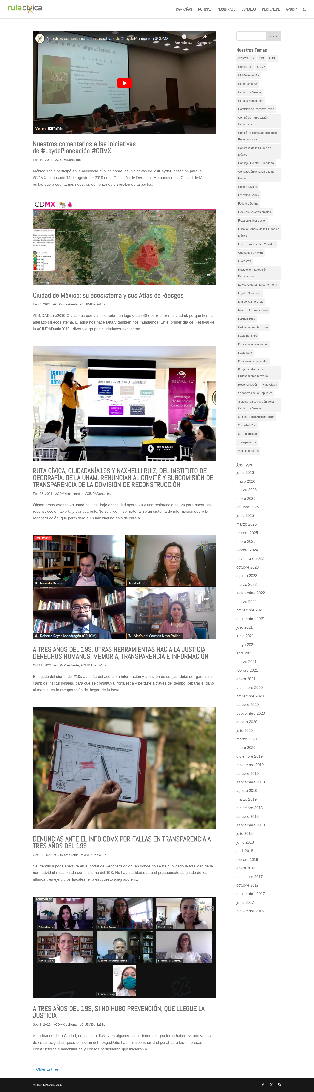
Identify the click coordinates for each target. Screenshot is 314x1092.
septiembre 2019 (250, 782)
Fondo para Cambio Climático (257, 244)
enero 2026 (245, 498)
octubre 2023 (247, 567)
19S (261, 58)
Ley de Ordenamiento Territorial (258, 284)
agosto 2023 (246, 576)
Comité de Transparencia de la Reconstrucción (257, 136)
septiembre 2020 (250, 713)
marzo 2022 (246, 602)
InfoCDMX (244, 261)
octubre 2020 (247, 704)
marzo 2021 (246, 662)
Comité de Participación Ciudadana (253, 121)
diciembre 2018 (249, 808)
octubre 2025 (247, 507)
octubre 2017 (247, 885)
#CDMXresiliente (65, 304)
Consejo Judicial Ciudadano (256, 163)
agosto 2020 (246, 722)
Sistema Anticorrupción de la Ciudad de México (256, 405)
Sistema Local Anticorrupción (256, 416)
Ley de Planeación (250, 293)
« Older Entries (46, 1069)
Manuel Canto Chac (250, 301)
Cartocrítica (245, 66)
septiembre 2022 (250, 593)
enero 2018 (245, 868)
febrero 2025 (247, 533)
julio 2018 (244, 833)
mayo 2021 (245, 645)
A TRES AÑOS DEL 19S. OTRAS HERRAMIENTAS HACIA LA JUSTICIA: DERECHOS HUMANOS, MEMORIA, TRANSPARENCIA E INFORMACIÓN (120, 653)
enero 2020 (245, 747)
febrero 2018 (247, 859)
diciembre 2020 (249, 687)
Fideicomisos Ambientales (254, 212)
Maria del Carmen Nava (253, 310)
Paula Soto (245, 352)
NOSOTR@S (227, 10)
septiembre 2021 (250, 619)
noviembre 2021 (250, 610)
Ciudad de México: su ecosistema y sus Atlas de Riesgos (108, 295)
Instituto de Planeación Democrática (252, 273)
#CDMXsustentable (69, 493)
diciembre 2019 (249, 756)
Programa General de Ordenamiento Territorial (253, 373)
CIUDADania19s (248, 75)
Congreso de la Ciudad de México (254, 151)
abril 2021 (244, 653)
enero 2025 (245, 541)
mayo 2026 (245, 481)
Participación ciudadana (253, 344)
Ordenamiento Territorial (253, 327)
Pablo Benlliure (247, 335)
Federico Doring (248, 203)
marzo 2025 (246, 524)
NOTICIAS (205, 10)
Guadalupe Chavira (250, 252)
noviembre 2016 (250, 911)
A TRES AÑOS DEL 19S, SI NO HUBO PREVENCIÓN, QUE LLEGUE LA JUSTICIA (119, 1012)
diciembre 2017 (249, 877)
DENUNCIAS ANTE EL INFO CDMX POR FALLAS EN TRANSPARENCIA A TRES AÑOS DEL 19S (122, 842)
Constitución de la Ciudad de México (256, 175)
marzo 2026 (246, 490)
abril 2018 (244, 851)
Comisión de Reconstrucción (256, 109)
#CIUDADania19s (68, 160)
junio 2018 (245, 842)
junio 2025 (245, 515)
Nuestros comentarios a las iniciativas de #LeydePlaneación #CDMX (84, 147)
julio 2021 (244, 627)
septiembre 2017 (250, 894)
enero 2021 (245, 679)
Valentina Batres (248, 450)
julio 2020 (244, 730)
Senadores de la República (255, 393)
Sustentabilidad (248, 433)
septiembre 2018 (250, 825)
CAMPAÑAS (184, 10)
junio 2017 (245, 902)
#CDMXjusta (246, 58)
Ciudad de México (249, 92)
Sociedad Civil (247, 425)
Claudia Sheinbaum (250, 100)
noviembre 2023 (250, 558)
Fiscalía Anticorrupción (252, 220)
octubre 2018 (247, 816)
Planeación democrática (253, 361)
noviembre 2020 (250, 696)
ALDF (272, 58)
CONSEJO (249, 10)
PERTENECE (271, 10)
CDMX (261, 66)
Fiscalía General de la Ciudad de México (258, 232)
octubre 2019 (247, 773)
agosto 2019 (246, 790)
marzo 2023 (246, 584)
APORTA (291, 10)
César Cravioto (247, 186)
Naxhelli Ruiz (246, 318)
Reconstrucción (248, 384)
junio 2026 (245, 472)
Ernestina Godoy (248, 195)
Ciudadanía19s (247, 83)
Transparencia (247, 442)
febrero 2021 (247, 670)
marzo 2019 (246, 799)
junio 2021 (245, 636)
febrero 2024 (247, 550)
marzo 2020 (246, 739)
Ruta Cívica (270, 384)
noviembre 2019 (250, 765)
